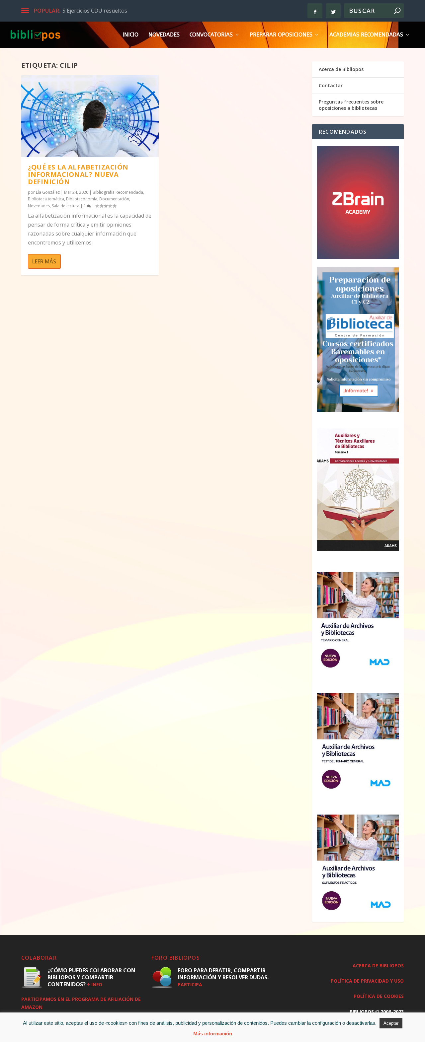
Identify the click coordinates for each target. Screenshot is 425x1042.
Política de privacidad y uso (367, 981)
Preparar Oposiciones (281, 35)
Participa (190, 984)
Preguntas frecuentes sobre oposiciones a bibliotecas (351, 105)
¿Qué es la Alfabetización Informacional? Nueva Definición (78, 174)
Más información (212, 1033)
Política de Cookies (379, 996)
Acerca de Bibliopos (341, 69)
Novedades (164, 35)
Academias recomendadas (366, 35)
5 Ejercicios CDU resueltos (94, 10)
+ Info (94, 984)
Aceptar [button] (390, 1023)
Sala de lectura (65, 206)
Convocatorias (211, 35)
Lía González (48, 192)
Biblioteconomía (81, 199)
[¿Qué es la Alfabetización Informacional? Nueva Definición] (90, 116)
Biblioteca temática (46, 199)
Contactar (331, 85)
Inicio (130, 35)
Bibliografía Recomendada (118, 192)
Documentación (114, 199)
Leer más (44, 261)
